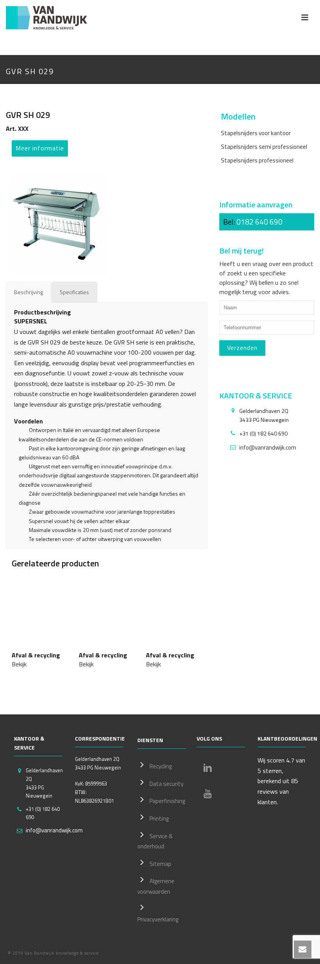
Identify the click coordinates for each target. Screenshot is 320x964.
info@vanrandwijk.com (267, 447)
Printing (159, 818)
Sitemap (160, 863)
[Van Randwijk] (53, 17)
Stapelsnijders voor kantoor (256, 133)
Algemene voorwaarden (155, 886)
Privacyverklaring (157, 919)
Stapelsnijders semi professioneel (264, 146)
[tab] (28, 292)
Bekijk (19, 664)
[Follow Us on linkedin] (208, 768)
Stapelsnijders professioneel (257, 160)
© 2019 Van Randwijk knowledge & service (53, 953)
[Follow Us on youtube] (208, 794)
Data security (166, 783)
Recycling (160, 766)
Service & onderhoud (154, 841)
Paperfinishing (167, 800)
